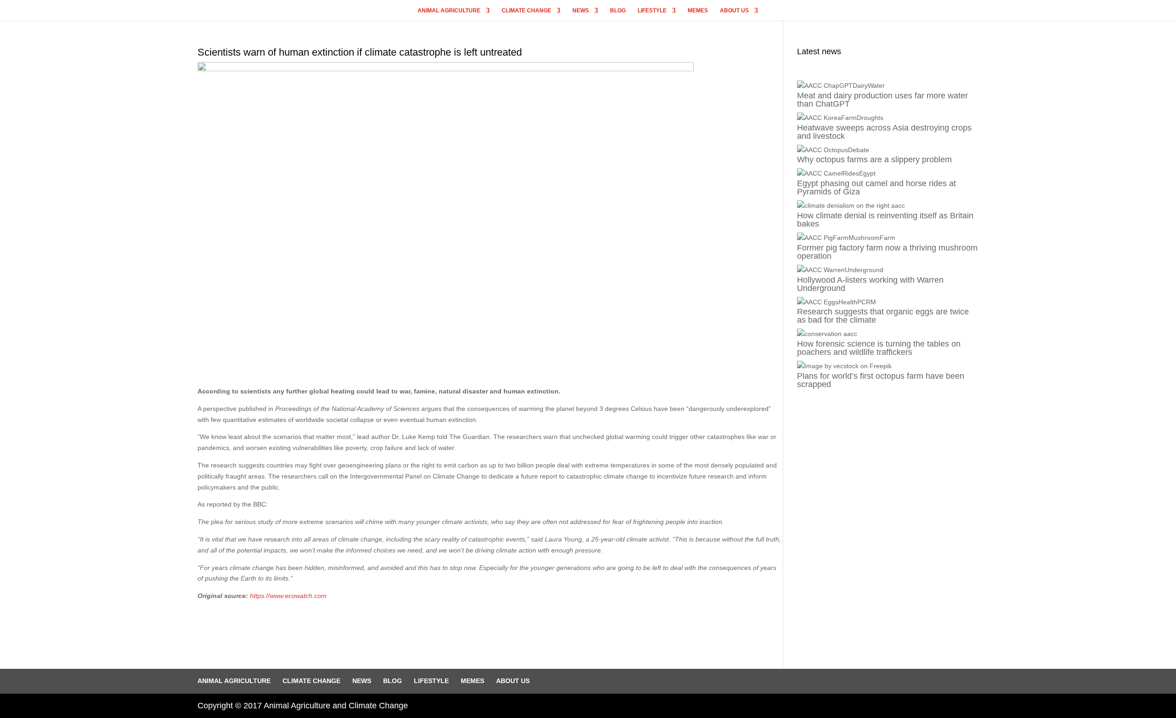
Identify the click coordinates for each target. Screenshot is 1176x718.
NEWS (580, 10)
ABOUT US (734, 10)
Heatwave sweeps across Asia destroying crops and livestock (884, 132)
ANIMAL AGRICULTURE (449, 10)
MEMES (698, 10)
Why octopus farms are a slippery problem (874, 159)
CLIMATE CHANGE (526, 10)
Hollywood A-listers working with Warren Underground (870, 284)
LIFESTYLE (652, 10)
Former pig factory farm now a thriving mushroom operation (887, 252)
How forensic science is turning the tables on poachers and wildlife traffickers (879, 348)
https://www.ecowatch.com (288, 595)
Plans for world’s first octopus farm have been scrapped (880, 380)
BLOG (618, 10)
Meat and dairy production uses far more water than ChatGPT (882, 99)
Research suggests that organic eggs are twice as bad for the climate (883, 316)
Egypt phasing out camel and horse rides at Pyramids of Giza (876, 187)
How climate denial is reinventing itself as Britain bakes (885, 219)
